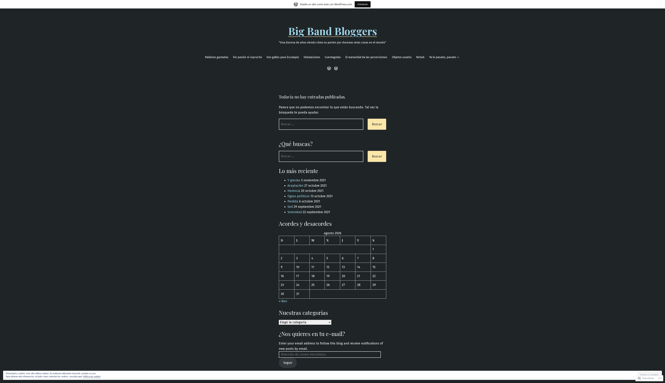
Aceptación (295, 186)
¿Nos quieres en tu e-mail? (312, 333)
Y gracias (293, 180)
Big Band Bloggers (332, 31)
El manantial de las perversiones (366, 57)
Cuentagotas (333, 57)
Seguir (287, 363)
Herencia (293, 191)
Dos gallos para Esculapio (283, 57)
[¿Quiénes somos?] (335, 68)
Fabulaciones (312, 57)
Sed (290, 207)
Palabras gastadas (216, 57)
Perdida (292, 201)
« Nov (283, 301)
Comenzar (362, 4)
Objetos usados (402, 57)
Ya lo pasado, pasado (442, 57)
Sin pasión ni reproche (247, 57)
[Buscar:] (321, 124)
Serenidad (294, 212)
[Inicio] (329, 68)
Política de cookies (92, 376)
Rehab (420, 57)
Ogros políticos (298, 196)
